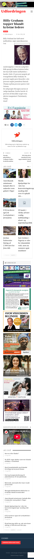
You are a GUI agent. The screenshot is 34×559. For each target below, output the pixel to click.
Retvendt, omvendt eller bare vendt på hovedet (17, 484)
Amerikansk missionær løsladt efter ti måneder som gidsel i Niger (18, 499)
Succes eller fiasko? (12, 454)
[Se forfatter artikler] (17, 134)
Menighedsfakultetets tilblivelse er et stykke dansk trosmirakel (17, 491)
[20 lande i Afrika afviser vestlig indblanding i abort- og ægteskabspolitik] (24, 202)
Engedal (21, 555)
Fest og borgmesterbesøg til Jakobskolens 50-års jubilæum (15, 476)
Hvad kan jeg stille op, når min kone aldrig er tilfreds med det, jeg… (18, 524)
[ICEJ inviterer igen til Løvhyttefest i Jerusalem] (9, 202)
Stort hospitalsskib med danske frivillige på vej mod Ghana (16, 468)
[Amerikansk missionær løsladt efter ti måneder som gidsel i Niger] (9, 173)
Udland (5, 31)
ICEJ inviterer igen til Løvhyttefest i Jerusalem (17, 516)
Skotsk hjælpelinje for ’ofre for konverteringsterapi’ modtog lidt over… (16, 508)
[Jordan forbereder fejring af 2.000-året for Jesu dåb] (9, 230)
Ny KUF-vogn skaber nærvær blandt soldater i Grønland (18, 460)
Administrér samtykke (10, 542)
